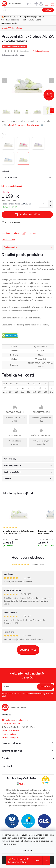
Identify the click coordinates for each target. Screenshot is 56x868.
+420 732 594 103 (12, 723)
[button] (19, 543)
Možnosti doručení (14, 186)
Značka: (8, 239)
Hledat (48, 10)
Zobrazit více (28, 649)
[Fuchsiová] (23, 143)
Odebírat (45, 686)
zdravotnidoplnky (10, 734)
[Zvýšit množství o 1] (50, 202)
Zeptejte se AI (35, 125)
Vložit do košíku (29, 214)
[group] (19, 524)
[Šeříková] (38, 143)
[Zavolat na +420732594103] (36, 4)
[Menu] (52, 3)
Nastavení (28, 850)
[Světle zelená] (23, 158)
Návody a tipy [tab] (10, 459)
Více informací (9, 843)
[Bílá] (8, 143)
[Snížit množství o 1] (50, 205)
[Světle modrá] (8, 158)
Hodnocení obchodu (28, 557)
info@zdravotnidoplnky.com (16, 720)
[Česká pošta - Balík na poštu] (12, 821)
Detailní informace (16, 125)
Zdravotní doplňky (11, 730)
